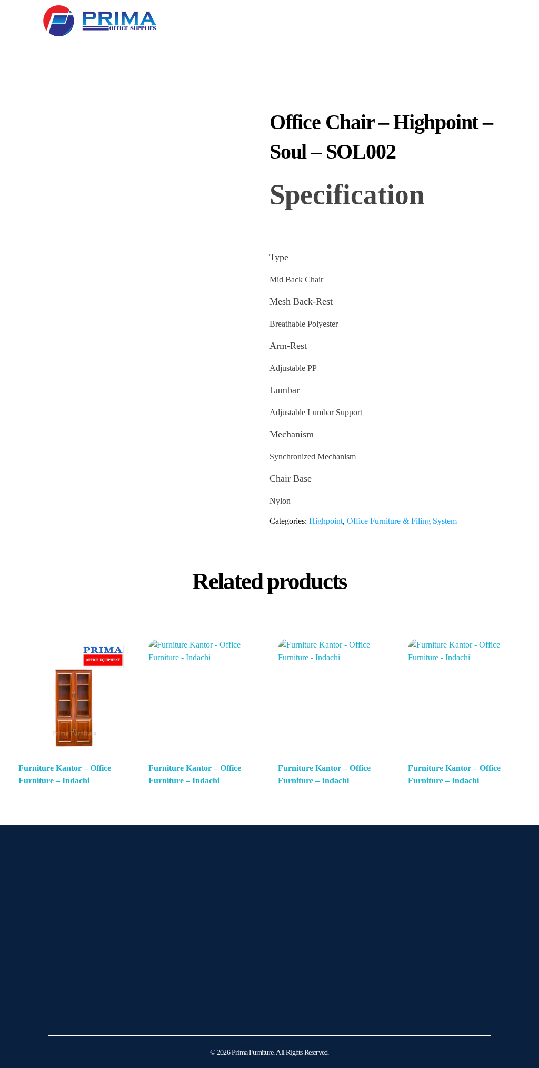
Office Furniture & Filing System (402, 520)
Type (279, 257)
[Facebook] (88, 1010)
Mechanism (292, 434)
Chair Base (291, 478)
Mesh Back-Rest (301, 301)
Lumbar (285, 390)
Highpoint (326, 520)
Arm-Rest (288, 345)
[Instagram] (61, 1010)
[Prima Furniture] (99, 20)
